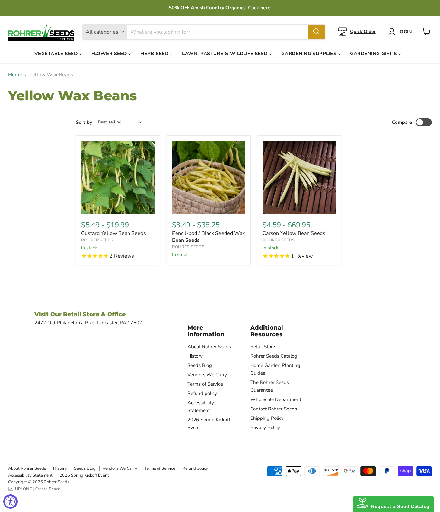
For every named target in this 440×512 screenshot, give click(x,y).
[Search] (316, 31)
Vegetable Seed (56, 53)
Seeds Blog (199, 365)
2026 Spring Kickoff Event (84, 475)
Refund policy (202, 393)
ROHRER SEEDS (97, 240)
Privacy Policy (265, 427)
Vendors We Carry (207, 374)
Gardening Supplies (309, 53)
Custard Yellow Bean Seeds (113, 233)
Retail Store (262, 346)
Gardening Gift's (374, 53)
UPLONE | (36, 489)
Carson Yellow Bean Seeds (294, 233)
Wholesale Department (275, 399)
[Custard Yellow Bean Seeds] (118, 177)
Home (15, 75)
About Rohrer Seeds (209, 346)
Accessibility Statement (30, 475)
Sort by (84, 122)
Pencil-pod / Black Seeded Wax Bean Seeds (208, 237)
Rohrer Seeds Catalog (273, 356)
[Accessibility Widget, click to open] (10, 501)
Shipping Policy (267, 418)
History (195, 356)
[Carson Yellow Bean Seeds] (299, 177)
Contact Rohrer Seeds (273, 409)
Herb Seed (155, 53)
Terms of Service (205, 384)
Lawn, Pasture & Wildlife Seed (225, 53)
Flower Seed (109, 53)
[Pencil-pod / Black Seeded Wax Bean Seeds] (208, 177)
